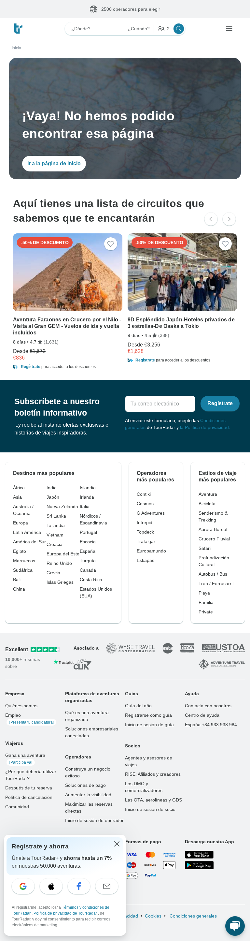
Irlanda (87, 497)
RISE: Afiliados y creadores (153, 774)
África (19, 487)
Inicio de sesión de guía (149, 724)
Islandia (88, 487)
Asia (17, 497)
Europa (20, 522)
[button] (67, 367)
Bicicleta (207, 503)
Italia (85, 506)
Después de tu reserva (28, 787)
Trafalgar (146, 541)
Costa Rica (91, 579)
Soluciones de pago (85, 785)
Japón (53, 497)
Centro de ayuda (202, 715)
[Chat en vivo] (235, 926)
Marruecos (24, 560)
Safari (205, 548)
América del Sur (29, 541)
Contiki (144, 494)
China (19, 589)
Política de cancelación (28, 797)
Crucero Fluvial (214, 538)
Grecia (53, 572)
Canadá (88, 570)
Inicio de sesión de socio (150, 809)
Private (206, 611)
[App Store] (199, 855)
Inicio (16, 48)
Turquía (88, 560)
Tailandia (56, 525)
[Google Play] (199, 865)
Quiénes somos (21, 705)
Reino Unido (59, 563)
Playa (204, 592)
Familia (206, 602)
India (52, 487)
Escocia (88, 541)
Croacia (54, 544)
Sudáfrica (23, 570)
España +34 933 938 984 (211, 724)
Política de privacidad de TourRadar (66, 913)
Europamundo (151, 550)
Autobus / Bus (213, 574)
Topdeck (145, 532)
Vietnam (55, 534)
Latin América (27, 532)
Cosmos (145, 503)
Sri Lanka (56, 516)
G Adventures (151, 513)
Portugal (88, 532)
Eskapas (145, 560)
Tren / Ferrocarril (216, 583)
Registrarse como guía (148, 715)
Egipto (19, 551)
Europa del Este (63, 553)
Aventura (208, 494)
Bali (17, 579)
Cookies (153, 916)
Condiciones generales (192, 916)
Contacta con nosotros (208, 705)
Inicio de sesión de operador (94, 820)
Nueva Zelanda (62, 506)
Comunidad (17, 806)
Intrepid (144, 522)
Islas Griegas (60, 582)
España (87, 551)
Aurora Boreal (213, 529)
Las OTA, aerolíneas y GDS (153, 799)
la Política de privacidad (204, 427)
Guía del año (138, 705)
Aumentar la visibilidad (88, 794)
